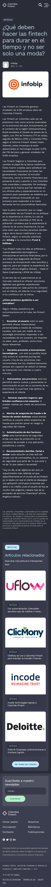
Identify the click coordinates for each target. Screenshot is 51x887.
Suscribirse (15, 798)
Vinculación (9, 826)
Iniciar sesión (10, 821)
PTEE (4, 883)
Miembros (34, 826)
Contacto (7, 831)
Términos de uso (29, 879)
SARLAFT (40, 879)
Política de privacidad (12, 879)
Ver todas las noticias (25, 764)
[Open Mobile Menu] (46, 5)
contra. (17, 875)
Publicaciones (36, 831)
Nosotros (33, 821)
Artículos (8, 20)
